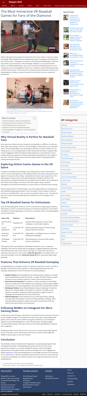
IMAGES (29, 6)
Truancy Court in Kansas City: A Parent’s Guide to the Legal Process (77, 83)
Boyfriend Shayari (67, 136)
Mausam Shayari (67, 210)
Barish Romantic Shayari (31, 385)
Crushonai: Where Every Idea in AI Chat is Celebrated (18, 363)
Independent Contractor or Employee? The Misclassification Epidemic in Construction (75, 20)
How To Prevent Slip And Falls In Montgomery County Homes (76, 63)
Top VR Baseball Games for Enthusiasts (14, 125)
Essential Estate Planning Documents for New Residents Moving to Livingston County (76, 73)
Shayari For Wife (67, 232)
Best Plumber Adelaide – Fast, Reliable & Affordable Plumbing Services (23, 365)
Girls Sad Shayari (67, 173)
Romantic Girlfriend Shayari (71, 217)
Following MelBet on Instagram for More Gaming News (19, 129)
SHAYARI (4, 6)
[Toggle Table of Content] (33, 118)
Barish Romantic (67, 129)
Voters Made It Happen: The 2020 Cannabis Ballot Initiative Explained (76, 38)
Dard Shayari (66, 151)
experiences (10, 352)
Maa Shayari (66, 206)
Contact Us (71, 376)
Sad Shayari (65, 229)
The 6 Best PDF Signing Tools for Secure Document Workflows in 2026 (76, 47)
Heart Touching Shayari (69, 177)
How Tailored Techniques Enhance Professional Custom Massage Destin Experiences (76, 104)
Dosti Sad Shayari (67, 158)
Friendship (65, 166)
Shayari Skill (15, 1)
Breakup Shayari (67, 144)
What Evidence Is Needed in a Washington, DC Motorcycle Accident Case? (76, 93)
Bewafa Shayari (67, 132)
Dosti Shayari (66, 162)
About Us (70, 373)
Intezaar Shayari (67, 188)
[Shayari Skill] (4, 2)
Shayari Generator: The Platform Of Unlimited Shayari (70, 6)
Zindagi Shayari (67, 243)
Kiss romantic (66, 195)
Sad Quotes (49, 376)
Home (69, 370)
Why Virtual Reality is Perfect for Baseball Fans (16, 121)
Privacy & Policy (72, 379)
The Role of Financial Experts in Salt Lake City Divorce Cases (76, 30)
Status (64, 236)
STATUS (13, 6)
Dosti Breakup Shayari (30, 376)
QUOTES (21, 6)
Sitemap (70, 381)
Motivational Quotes (52, 378)
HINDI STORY (47, 6)
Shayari (64, 203)
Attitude (64, 125)
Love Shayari (66, 199)
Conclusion (6, 132)
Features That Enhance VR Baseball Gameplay (16, 127)
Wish (63, 240)
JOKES (37, 6)
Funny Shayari (66, 169)
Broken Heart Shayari (69, 147)
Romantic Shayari (67, 225)
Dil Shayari (65, 155)
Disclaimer (70, 384)
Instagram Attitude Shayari (32, 383)
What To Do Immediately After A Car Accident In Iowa (76, 55)
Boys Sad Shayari (67, 140)
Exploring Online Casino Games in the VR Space (17, 123)
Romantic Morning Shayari (70, 221)
